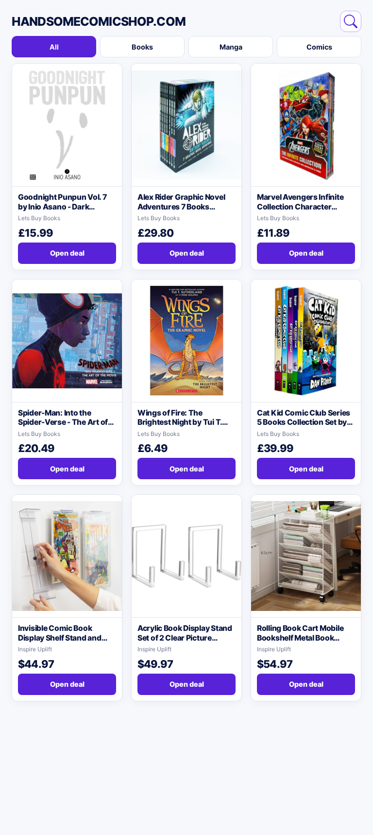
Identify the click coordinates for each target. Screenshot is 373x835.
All (54, 47)
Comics (319, 47)
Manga (231, 47)
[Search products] (350, 21)
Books (142, 47)
